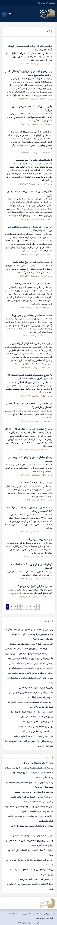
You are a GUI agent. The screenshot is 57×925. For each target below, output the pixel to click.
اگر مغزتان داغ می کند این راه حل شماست (31, 132)
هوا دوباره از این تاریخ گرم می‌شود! (35, 586)
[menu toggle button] (10, 14)
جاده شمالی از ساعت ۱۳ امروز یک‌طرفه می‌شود (33, 736)
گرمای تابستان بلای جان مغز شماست (34, 160)
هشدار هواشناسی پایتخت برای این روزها (32, 315)
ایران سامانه (22, 922)
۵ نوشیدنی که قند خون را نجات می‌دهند (35, 879)
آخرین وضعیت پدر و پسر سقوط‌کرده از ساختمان (33, 835)
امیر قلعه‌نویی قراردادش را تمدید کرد (37, 731)
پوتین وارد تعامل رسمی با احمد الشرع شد (35, 726)
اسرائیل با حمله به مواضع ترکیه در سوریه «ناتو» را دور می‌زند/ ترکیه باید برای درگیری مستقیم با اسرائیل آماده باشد (30, 678)
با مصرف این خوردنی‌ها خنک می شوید (33, 284)
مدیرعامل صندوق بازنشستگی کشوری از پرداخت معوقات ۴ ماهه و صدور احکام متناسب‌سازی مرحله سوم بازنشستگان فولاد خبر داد (29, 772)
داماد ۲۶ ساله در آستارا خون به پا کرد (37, 763)
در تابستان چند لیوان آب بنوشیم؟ (35, 483)
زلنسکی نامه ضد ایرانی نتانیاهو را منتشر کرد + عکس (31, 663)
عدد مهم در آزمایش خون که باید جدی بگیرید (34, 792)
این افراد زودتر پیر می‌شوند (38, 539)
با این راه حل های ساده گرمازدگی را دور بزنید (30, 343)
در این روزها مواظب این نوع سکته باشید (32, 262)
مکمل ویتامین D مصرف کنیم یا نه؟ (38, 721)
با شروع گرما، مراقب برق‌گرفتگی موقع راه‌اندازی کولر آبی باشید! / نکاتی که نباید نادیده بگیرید (28, 430)
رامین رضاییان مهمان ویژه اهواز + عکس (36, 687)
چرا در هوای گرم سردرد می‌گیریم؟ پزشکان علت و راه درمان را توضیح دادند (28, 73)
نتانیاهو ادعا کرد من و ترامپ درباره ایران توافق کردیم (31, 668)
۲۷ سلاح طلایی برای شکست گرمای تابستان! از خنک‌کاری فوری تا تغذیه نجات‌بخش (29, 377)
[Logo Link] (47, 14)
